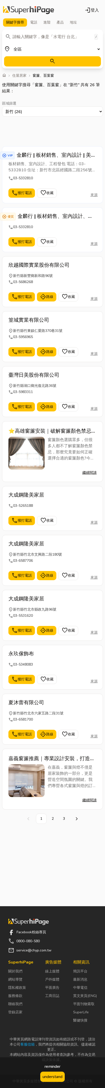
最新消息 (80, 979)
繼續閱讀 (89, 472)
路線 (46, 296)
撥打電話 (21, 193)
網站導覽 (15, 979)
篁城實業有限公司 (28, 320)
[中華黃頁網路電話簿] (28, 10)
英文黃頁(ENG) (85, 995)
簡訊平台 (80, 971)
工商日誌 (52, 995)
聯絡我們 (15, 1004)
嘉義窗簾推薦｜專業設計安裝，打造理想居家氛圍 (51, 758)
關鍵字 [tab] (15, 22)
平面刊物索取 (84, 1004)
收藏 (47, 193)
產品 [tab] (60, 22)
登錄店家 (15, 1012)
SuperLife (81, 1012)
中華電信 (80, 987)
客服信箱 (27, 1044)
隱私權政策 (17, 987)
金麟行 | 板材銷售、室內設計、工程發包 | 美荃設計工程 (55, 216)
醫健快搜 (80, 1020)
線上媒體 (52, 971)
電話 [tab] (33, 22)
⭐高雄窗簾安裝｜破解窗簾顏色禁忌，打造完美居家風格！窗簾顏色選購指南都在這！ (52, 431)
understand (52, 1077)
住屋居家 (19, 76)
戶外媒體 (52, 979)
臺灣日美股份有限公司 (33, 375)
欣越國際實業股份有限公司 (39, 265)
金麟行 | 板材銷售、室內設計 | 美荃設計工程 (56, 155)
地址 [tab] (73, 22)
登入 (92, 10)
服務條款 (15, 995)
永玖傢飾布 (21, 653)
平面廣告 (52, 987)
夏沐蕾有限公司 (26, 702)
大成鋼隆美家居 (26, 494)
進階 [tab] (46, 22)
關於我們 (15, 971)
